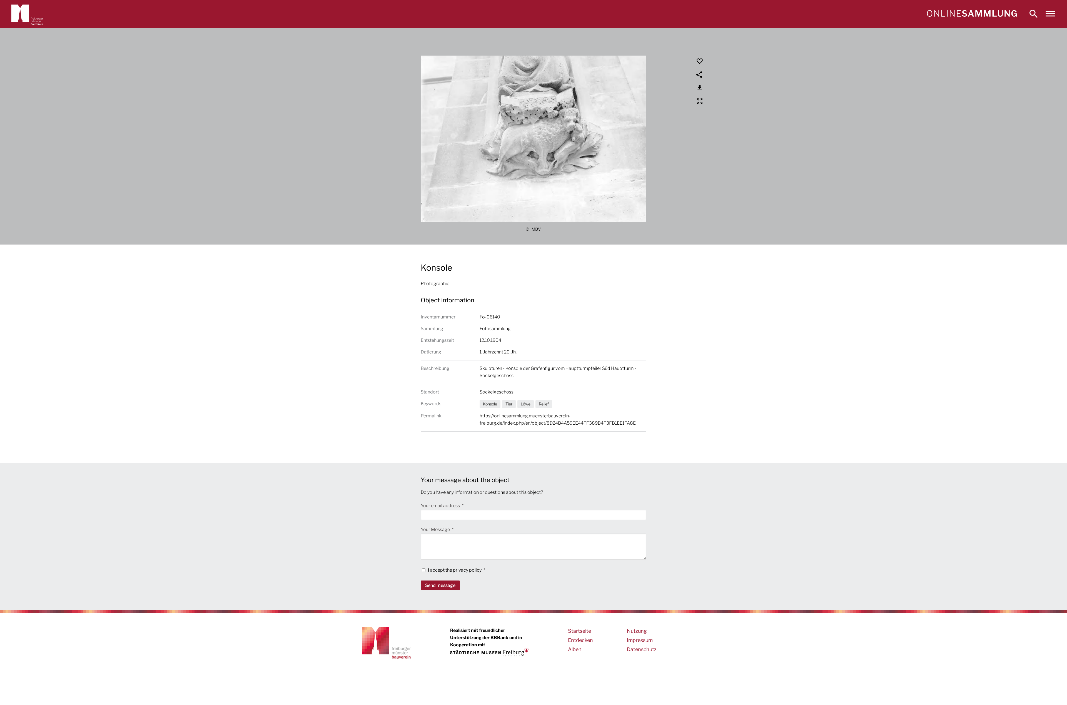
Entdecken (580, 640)
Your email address (441, 505)
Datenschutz (642, 649)
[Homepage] (971, 13)
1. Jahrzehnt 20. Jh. (498, 352)
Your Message (436, 529)
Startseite (579, 631)
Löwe (525, 404)
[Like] (699, 61)
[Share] (699, 74)
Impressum (640, 640)
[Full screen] (699, 101)
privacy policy (467, 570)
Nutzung (637, 631)
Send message (440, 585)
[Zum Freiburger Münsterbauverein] (27, 14)
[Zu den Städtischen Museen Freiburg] (489, 652)
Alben (575, 649)
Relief (544, 404)
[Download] (699, 87)
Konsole (490, 404)
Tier (508, 404)
